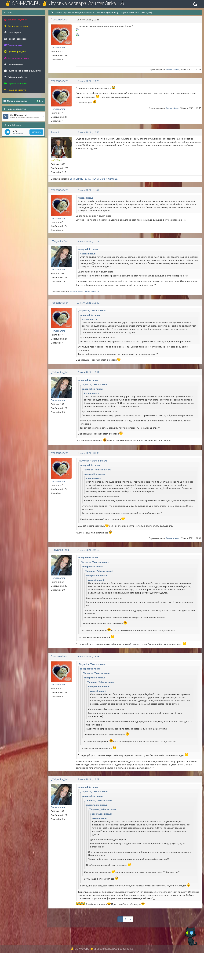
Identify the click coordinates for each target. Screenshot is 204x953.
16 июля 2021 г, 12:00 (87, 303)
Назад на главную (16, 90)
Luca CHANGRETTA (80, 179)
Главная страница (63, 12)
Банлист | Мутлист (17, 19)
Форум (78, 12)
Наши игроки (14, 32)
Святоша (112, 179)
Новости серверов (16, 39)
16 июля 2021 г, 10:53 (87, 132)
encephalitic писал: (88, 249)
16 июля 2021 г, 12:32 (87, 372)
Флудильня (89, 12)
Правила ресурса (16, 51)
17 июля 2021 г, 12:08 (87, 656)
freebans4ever (59, 19)
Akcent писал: (86, 198)
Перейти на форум (17, 83)
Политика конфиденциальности (24, 70)
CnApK (103, 179)
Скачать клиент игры (18, 58)
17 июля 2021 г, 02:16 (87, 550)
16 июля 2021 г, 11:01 (87, 190)
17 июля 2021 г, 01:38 (87, 453)
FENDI (95, 179)
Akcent (55, 132)
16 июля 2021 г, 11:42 (87, 241)
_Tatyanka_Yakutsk (62, 241)
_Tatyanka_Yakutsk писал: (92, 310)
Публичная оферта (17, 77)
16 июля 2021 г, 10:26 (87, 81)
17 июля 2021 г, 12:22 (87, 779)
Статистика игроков (17, 26)
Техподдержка (14, 45)
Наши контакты (14, 64)
